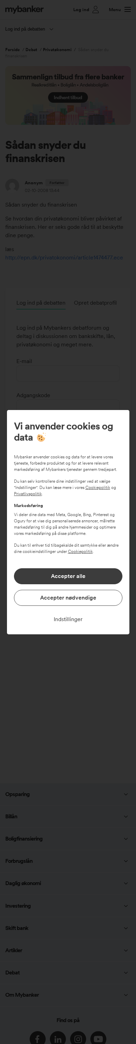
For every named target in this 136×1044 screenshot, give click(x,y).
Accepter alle (68, 576)
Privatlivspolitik (28, 493)
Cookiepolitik (97, 487)
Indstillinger (68, 619)
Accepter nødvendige (68, 597)
